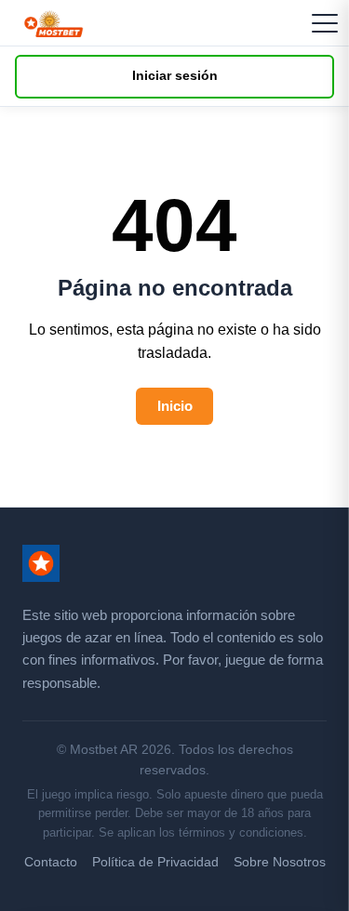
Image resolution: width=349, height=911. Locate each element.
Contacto (50, 862)
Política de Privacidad (155, 862)
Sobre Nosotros (280, 862)
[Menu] (325, 23)
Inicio (175, 406)
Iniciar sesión (175, 76)
